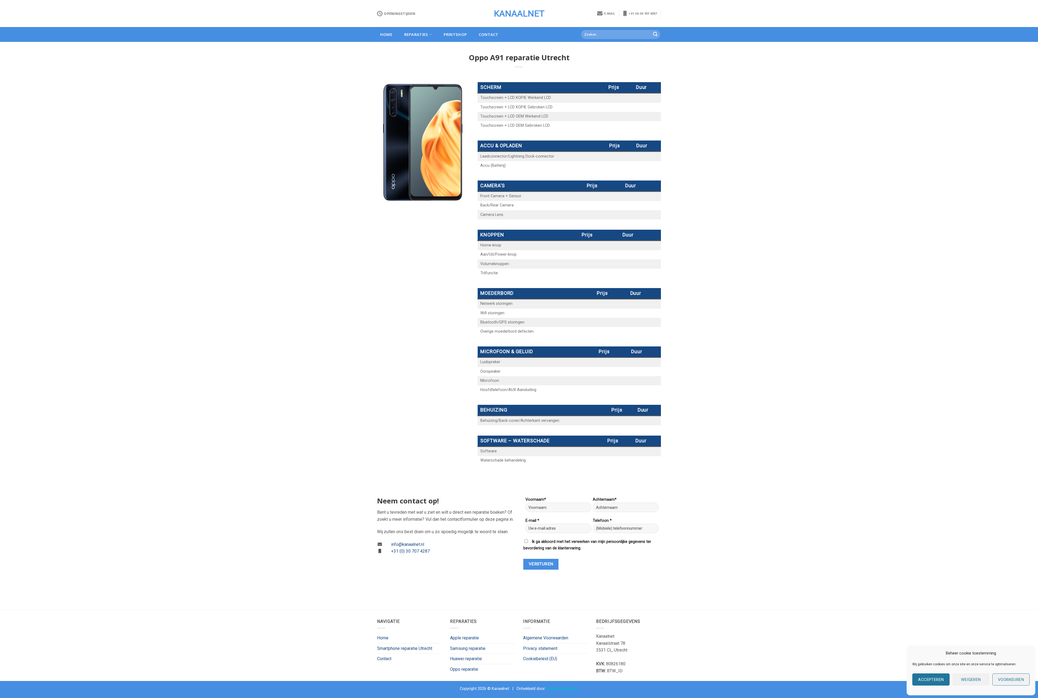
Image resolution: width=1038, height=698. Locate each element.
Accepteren (931, 679)
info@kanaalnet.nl (407, 544)
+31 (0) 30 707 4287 (642, 13)
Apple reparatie (464, 637)
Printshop (455, 34)
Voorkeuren (1011, 679)
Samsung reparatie (467, 648)
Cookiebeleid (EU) (540, 658)
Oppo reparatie (464, 669)
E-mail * (532, 520)
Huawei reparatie (466, 658)
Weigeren (971, 679)
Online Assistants (562, 688)
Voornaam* (535, 499)
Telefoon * (602, 520)
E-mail (609, 13)
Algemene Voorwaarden (545, 637)
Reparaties (416, 34)
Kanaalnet (519, 13)
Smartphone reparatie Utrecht (404, 648)
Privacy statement (540, 648)
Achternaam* (605, 499)
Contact (488, 34)
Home (386, 34)
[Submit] (655, 34)
